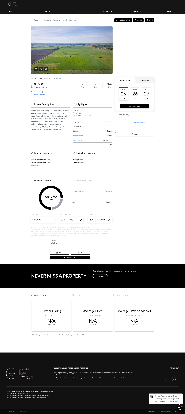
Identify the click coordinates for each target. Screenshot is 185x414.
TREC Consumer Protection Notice (17, 393)
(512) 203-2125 (174, 380)
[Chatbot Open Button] (180, 409)
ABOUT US (137, 12)
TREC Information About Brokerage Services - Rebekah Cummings (27, 395)
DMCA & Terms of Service (165, 411)
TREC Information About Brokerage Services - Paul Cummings (26, 397)
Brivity (14, 411)
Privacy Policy (152, 411)
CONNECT (171, 12)
